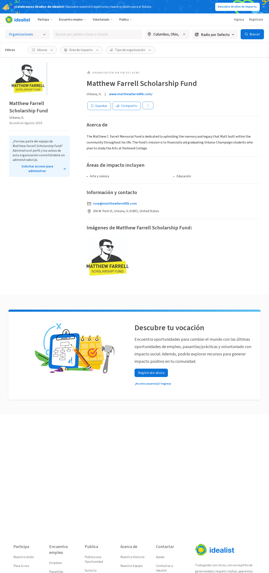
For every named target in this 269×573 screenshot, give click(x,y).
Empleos (55, 563)
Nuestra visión (23, 557)
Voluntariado (101, 19)
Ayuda (160, 557)
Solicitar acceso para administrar (37, 168)
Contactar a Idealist (164, 568)
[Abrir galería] (108, 258)
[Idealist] (17, 19)
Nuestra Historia (132, 557)
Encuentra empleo (71, 19)
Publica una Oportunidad (94, 559)
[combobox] (97, 34)
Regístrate (256, 19)
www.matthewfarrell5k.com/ (131, 94)
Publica (124, 19)
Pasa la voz (21, 566)
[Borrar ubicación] (184, 34)
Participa (43, 19)
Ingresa (239, 19)
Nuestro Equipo (131, 566)
